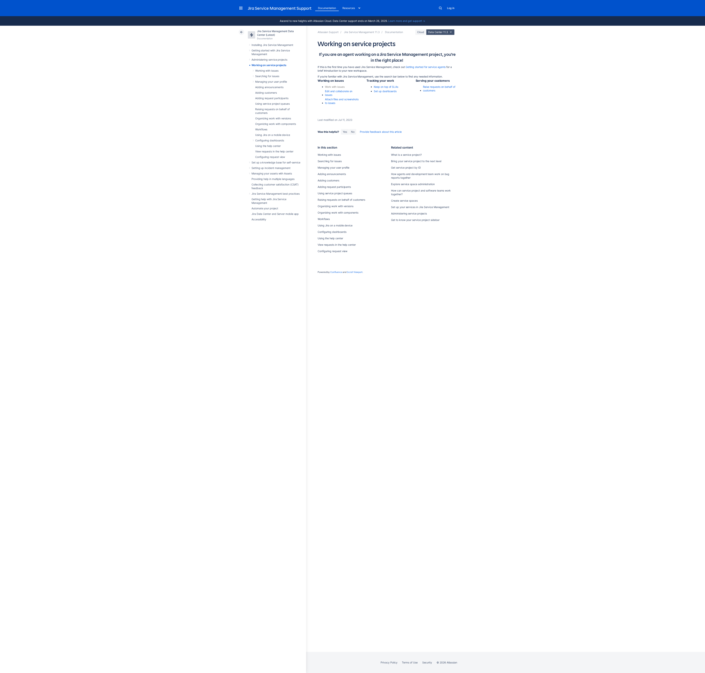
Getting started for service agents (426, 66)
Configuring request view (270, 156)
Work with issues (335, 86)
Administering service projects (269, 59)
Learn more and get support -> (406, 20)
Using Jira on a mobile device (272, 134)
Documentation (327, 8)
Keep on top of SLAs (386, 86)
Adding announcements (269, 87)
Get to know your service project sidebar (415, 219)
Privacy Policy (389, 662)
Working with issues (267, 70)
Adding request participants (271, 98)
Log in (450, 8)
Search (440, 8)
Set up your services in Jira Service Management (420, 207)
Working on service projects (269, 65)
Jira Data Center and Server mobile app (275, 213)
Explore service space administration (413, 184)
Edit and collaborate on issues (338, 93)
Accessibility (259, 219)
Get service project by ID (406, 167)
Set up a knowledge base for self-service (276, 162)
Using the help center (268, 145)
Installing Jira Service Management (272, 44)
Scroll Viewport (354, 272)
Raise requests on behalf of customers (439, 88)
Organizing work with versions (273, 118)
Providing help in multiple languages (273, 179)
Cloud (420, 32)
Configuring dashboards (269, 140)
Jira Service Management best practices (276, 193)
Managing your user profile (271, 81)
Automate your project (265, 208)
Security (427, 662)
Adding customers (266, 92)
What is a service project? (406, 154)
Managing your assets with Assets (272, 173)
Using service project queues (272, 103)
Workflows (261, 129)
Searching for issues (267, 76)
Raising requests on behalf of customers (341, 199)
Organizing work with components (275, 123)
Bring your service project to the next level (416, 161)
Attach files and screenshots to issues (342, 101)
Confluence (336, 272)
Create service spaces (404, 200)
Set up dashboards (385, 91)
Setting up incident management (271, 167)
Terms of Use (409, 662)
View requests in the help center (274, 151)
